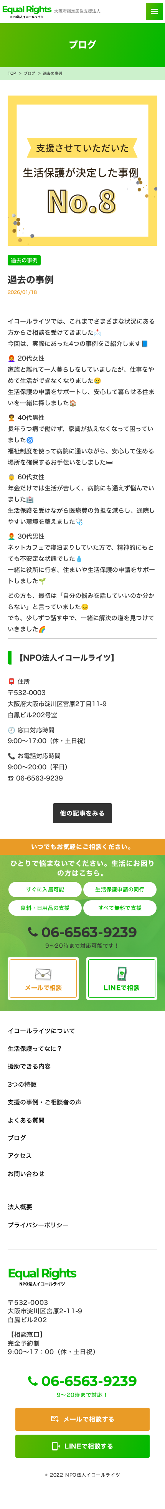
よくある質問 (26, 1120)
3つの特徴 (22, 1084)
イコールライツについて (41, 1031)
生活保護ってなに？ (35, 1048)
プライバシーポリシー (38, 1225)
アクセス (20, 1155)
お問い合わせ (26, 1174)
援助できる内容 (29, 1066)
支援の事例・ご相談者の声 (44, 1102)
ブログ (29, 73)
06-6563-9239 (89, 932)
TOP (12, 73)
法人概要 (20, 1207)
